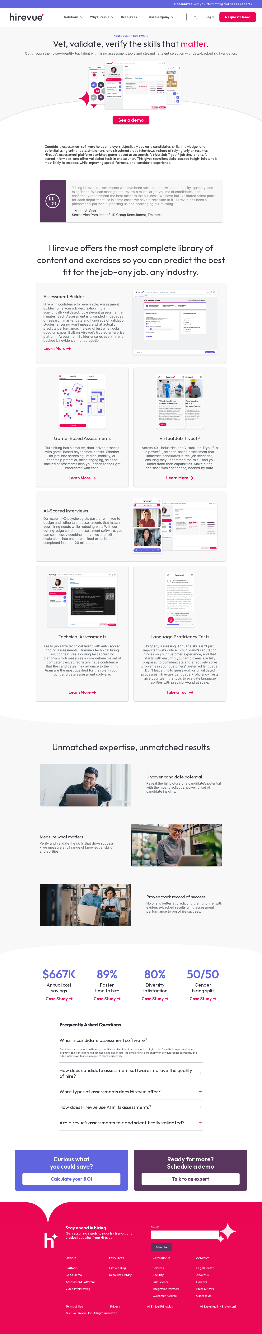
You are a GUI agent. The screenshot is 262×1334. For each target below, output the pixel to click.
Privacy (115, 1306)
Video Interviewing (78, 1288)
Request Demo (237, 17)
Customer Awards (165, 1296)
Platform (71, 1268)
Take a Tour (177, 692)
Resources (129, 17)
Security (158, 1275)
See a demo (131, 120)
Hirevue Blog (117, 1268)
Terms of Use (74, 1306)
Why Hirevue (100, 17)
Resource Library (120, 1275)
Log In (210, 17)
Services (158, 1268)
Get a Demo (74, 1275)
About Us (202, 1275)
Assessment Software (80, 1282)
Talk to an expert (190, 1179)
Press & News (205, 1288)
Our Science (161, 1282)
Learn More (54, 348)
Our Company (159, 17)
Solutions (71, 17)
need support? (241, 4)
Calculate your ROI (71, 1179)
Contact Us (203, 1296)
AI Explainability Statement (218, 1306)
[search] (194, 17)
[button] (131, 1040)
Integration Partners (166, 1288)
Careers (201, 1282)
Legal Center (205, 1268)
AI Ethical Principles (160, 1306)
